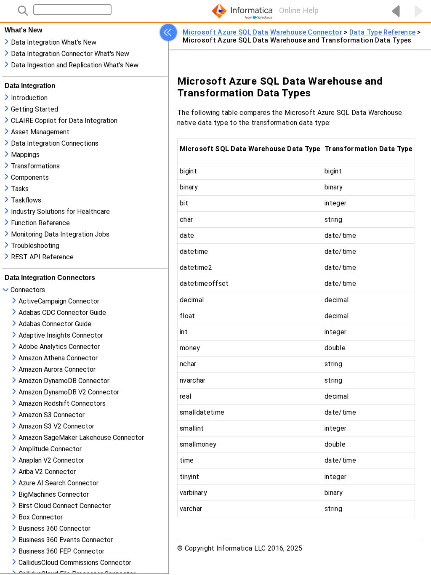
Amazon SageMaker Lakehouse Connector (81, 438)
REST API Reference (42, 257)
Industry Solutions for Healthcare (60, 212)
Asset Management (40, 132)
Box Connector (41, 517)
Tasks (20, 189)
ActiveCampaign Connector (59, 301)
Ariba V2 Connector (47, 472)
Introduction (29, 98)
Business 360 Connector (54, 528)
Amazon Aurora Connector (57, 369)
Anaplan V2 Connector (51, 460)
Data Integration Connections (54, 143)
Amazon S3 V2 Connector (56, 426)
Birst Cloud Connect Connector (65, 506)
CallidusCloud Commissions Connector (75, 563)
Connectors (28, 290)
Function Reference (40, 223)
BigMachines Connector (54, 494)
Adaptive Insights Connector (61, 335)
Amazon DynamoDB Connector (64, 381)
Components (30, 177)
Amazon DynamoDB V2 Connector (69, 392)
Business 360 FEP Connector (61, 551)
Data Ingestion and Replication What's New (74, 65)
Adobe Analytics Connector (59, 347)
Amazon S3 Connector (52, 415)
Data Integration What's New (53, 42)
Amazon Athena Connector (58, 358)
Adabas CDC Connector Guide (62, 313)
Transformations (35, 166)
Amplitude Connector (50, 449)
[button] (168, 32)
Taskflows (26, 200)
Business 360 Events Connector (66, 540)
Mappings (25, 155)
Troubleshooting (35, 246)
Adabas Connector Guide (55, 324)
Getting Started (34, 109)
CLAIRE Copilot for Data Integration (64, 121)
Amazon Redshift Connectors (62, 403)
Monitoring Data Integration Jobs (60, 234)
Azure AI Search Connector (58, 483)
